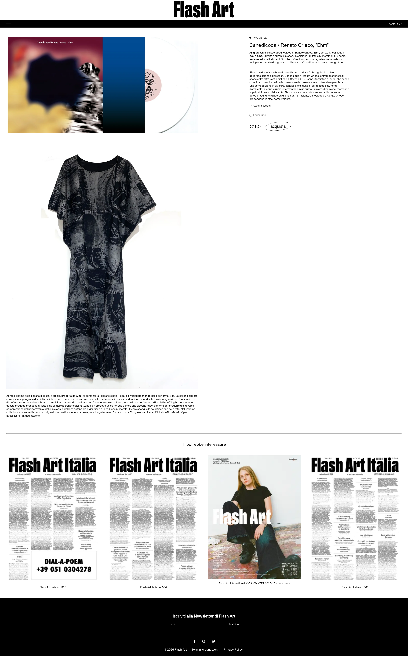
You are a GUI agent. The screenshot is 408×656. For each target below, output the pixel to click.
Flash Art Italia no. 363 (355, 587)
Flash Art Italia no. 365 (53, 587)
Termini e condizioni (205, 649)
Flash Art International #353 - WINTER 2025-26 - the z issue (254, 583)
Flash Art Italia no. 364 (153, 587)
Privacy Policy (233, 649)
